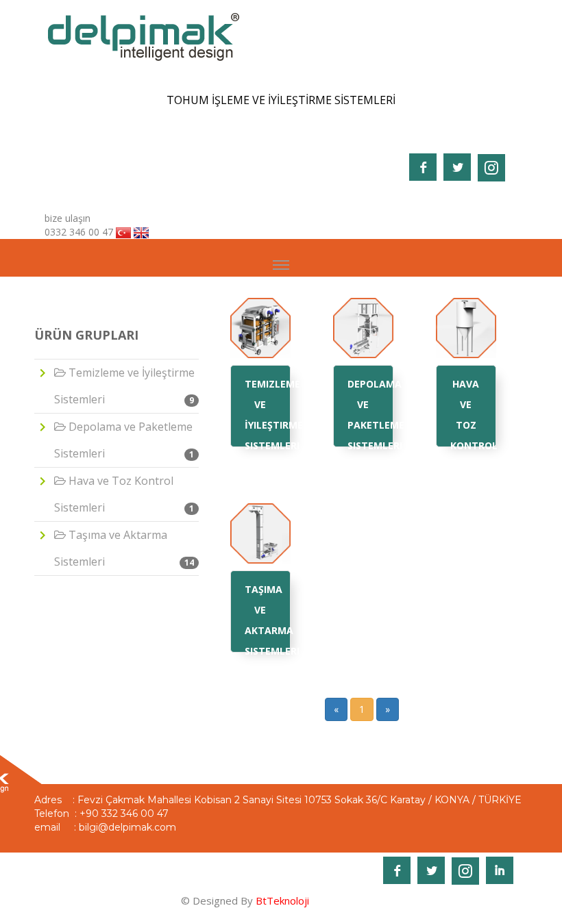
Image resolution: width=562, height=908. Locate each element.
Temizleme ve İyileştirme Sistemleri (124, 386)
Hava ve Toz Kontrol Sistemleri (124, 494)
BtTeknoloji (281, 900)
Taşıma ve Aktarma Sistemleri (124, 548)
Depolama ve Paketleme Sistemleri (124, 440)
